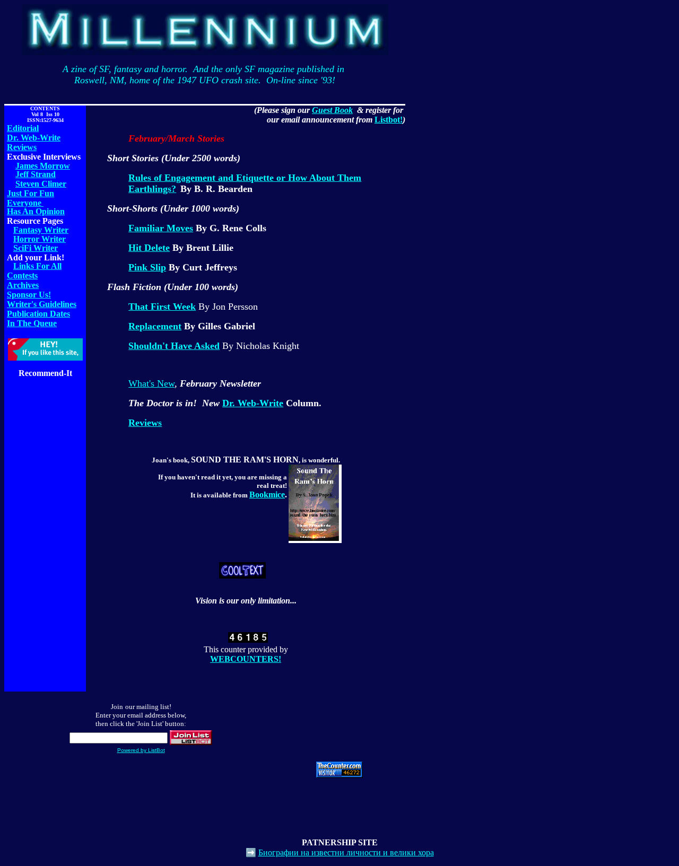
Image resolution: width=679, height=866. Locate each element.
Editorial (23, 128)
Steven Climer (40, 183)
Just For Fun (30, 193)
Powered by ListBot (141, 750)
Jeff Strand (35, 174)
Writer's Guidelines (41, 304)
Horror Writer (39, 238)
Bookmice (267, 494)
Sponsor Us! (29, 294)
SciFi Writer (35, 247)
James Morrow (42, 165)
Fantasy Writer (40, 229)
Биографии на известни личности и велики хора (346, 852)
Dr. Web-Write (33, 137)
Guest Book (332, 110)
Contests (22, 275)
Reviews (22, 147)
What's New (151, 383)
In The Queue (32, 323)
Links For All (37, 265)
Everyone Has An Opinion (36, 207)
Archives (23, 285)
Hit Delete (149, 247)
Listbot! (389, 119)
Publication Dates (38, 313)
